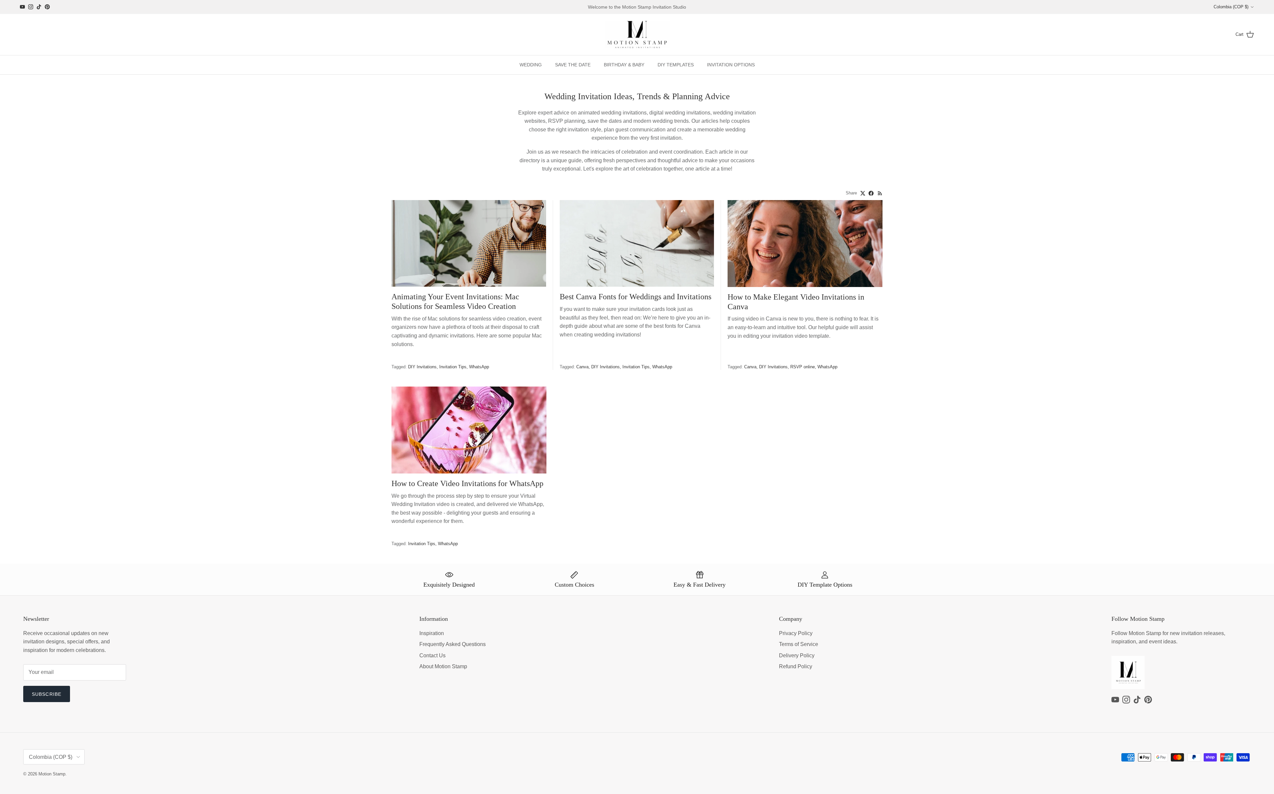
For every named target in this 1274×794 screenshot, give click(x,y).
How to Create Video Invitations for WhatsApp (467, 483)
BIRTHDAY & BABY (624, 64)
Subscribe (46, 694)
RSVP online (802, 366)
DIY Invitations (422, 366)
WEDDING (531, 64)
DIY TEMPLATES (676, 64)
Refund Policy (795, 666)
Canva (582, 366)
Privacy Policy (796, 633)
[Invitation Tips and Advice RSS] (880, 193)
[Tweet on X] (862, 193)
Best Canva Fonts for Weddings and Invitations (635, 296)
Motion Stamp (51, 773)
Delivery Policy (796, 655)
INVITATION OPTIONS (731, 64)
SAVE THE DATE (573, 64)
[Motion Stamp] (637, 35)
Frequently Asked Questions (452, 644)
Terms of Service (798, 644)
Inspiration (431, 633)
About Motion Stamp (443, 666)
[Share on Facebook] (871, 193)
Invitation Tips (452, 366)
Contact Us (432, 655)
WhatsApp (479, 366)
